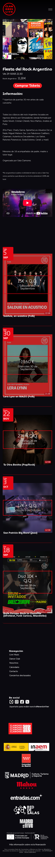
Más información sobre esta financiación (27, 844)
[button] (50, 9)
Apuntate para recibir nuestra (29, 706)
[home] (9, 9)
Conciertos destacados (20, 675)
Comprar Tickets (27, 85)
